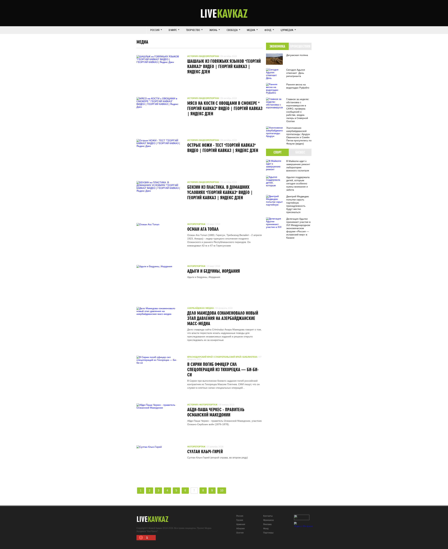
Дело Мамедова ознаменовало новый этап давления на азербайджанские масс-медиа (222, 318)
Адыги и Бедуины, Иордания (213, 270)
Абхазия (240, 528)
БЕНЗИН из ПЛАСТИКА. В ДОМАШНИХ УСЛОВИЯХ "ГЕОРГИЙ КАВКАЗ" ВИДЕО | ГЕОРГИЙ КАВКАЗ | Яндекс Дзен (220, 192)
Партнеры (268, 533)
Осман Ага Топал (203, 228)
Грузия (239, 520)
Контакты (268, 516)
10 (221, 490)
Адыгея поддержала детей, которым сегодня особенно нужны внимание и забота (298, 183)
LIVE (224, 13)
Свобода (232, 30)
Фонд (267, 30)
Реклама (267, 524)
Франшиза (268, 520)
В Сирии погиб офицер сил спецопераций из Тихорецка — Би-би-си (223, 369)
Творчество (193, 30)
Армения (240, 524)
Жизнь (213, 30)
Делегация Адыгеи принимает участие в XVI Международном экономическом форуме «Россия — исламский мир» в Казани (298, 228)
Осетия (240, 533)
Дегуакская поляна (297, 55)
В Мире (173, 30)
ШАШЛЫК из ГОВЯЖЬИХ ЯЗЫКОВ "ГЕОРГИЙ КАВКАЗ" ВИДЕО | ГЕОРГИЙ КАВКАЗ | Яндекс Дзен (224, 66)
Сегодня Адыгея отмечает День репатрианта (295, 72)
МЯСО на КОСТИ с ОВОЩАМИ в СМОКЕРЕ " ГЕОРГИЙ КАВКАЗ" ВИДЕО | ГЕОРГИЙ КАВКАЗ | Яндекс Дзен (224, 108)
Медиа (251, 30)
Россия (154, 30)
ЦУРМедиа (287, 30)
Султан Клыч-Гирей (205, 451)
